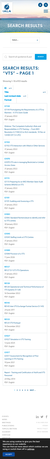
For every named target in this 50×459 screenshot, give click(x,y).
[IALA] (6, 8)
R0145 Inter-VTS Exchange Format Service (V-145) (24, 306)
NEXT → (33, 390)
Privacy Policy (42, 429)
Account (40, 5)
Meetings (6, 423)
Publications (8, 426)
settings (30, 449)
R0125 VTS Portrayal (12, 323)
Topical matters (9, 429)
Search (46, 5)
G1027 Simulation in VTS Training (17, 339)
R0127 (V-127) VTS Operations (16, 270)
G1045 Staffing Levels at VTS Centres (19, 237)
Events (5, 416)
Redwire (45, 432)
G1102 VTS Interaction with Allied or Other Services (24, 146)
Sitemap (45, 425)
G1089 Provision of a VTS (14, 254)
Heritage (6, 435)
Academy (6, 432)
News (4, 419)
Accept (8, 454)
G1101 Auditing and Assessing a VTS (18, 201)
